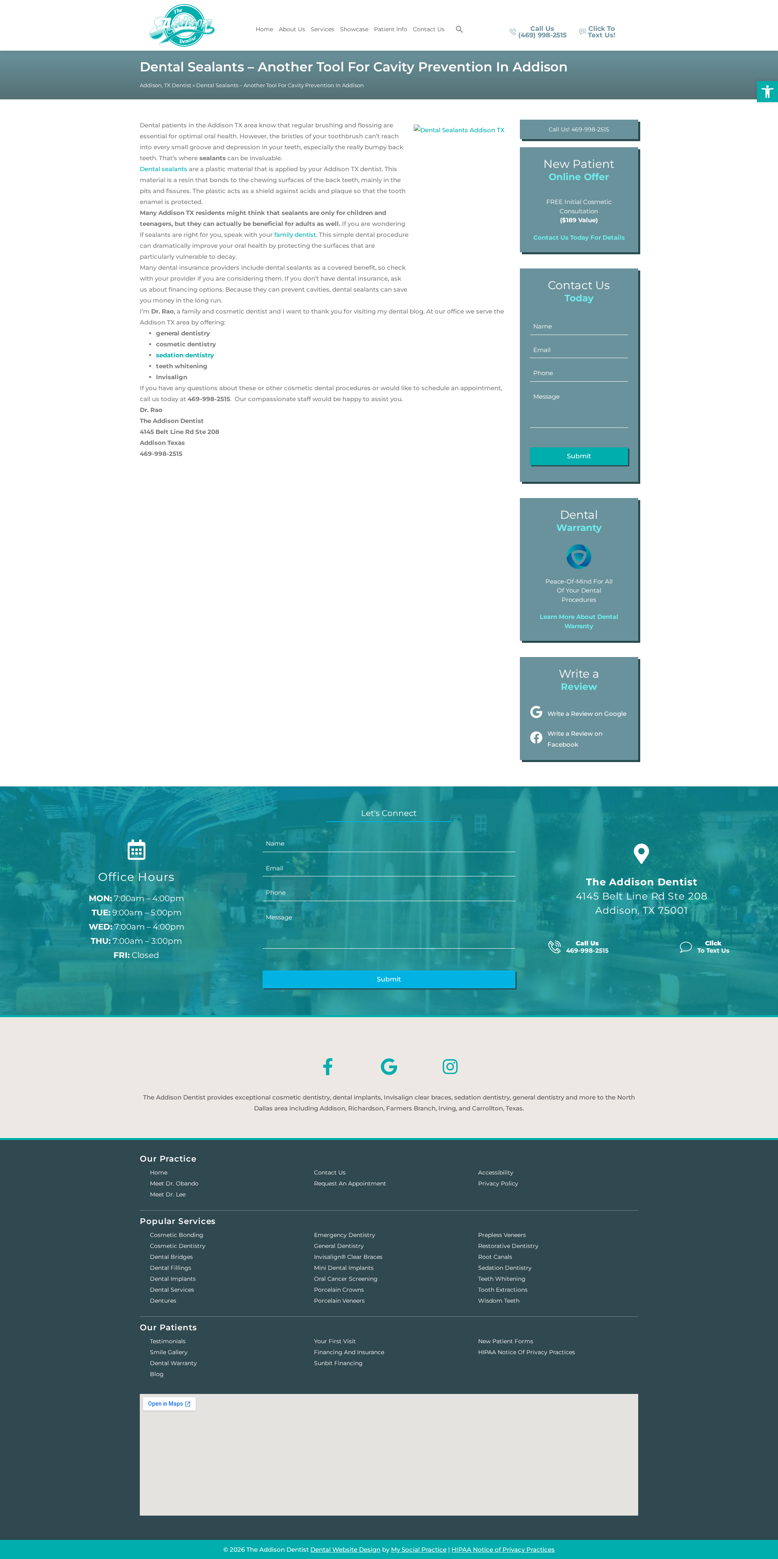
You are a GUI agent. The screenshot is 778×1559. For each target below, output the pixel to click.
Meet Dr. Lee (168, 1194)
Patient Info (390, 29)
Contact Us (429, 29)
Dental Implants (173, 1278)
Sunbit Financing (338, 1363)
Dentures (163, 1300)
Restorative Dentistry (508, 1246)
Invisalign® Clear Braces (348, 1257)
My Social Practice (419, 1549)
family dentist (295, 234)
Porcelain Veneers (339, 1300)
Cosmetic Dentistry (177, 1246)
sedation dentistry (185, 355)
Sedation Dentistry (505, 1267)
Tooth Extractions (503, 1289)
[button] (459, 29)
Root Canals (495, 1257)
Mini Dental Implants (344, 1267)
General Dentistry (339, 1246)
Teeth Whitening (502, 1278)
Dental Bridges (171, 1257)
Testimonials (168, 1341)
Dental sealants (163, 169)
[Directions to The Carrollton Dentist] (641, 854)
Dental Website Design (345, 1549)
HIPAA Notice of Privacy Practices (526, 1352)
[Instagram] (450, 1067)
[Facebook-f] (328, 1067)
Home (264, 29)
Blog (157, 1374)
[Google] (389, 1067)
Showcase (354, 29)
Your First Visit (335, 1341)
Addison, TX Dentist (165, 85)
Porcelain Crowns (339, 1289)
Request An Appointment (350, 1183)
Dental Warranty (173, 1363)
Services (322, 29)
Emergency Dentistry (344, 1235)
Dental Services (172, 1289)
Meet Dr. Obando (174, 1183)
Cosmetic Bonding (176, 1235)
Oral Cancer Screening (346, 1278)
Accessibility (495, 1172)
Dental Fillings (170, 1267)
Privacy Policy (498, 1183)
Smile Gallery (169, 1352)
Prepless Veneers (502, 1235)
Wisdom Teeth (498, 1300)
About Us (292, 29)
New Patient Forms (505, 1341)
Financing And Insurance (349, 1352)
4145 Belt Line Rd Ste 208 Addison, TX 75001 (641, 896)
